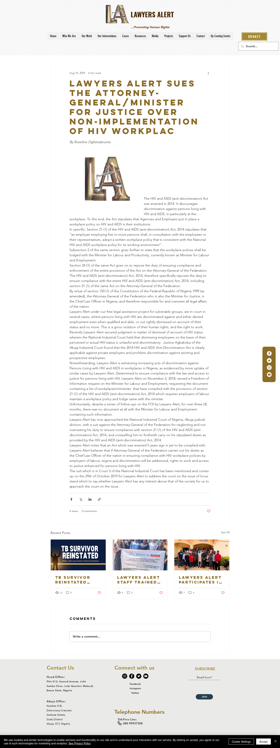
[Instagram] (269, 367)
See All (225, 532)
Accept (263, 741)
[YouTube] (269, 374)
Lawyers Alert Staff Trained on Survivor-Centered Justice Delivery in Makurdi (138, 579)
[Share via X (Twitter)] (80, 499)
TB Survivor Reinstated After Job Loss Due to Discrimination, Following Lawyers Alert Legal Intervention (78, 579)
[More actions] (208, 73)
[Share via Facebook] (71, 499)
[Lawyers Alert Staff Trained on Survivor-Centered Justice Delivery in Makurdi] (140, 555)
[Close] (275, 741)
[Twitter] (269, 360)
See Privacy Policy (80, 743)
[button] (69, 36)
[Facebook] (269, 353)
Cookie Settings (241, 741)
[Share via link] (99, 499)
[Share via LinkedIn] (90, 499)
